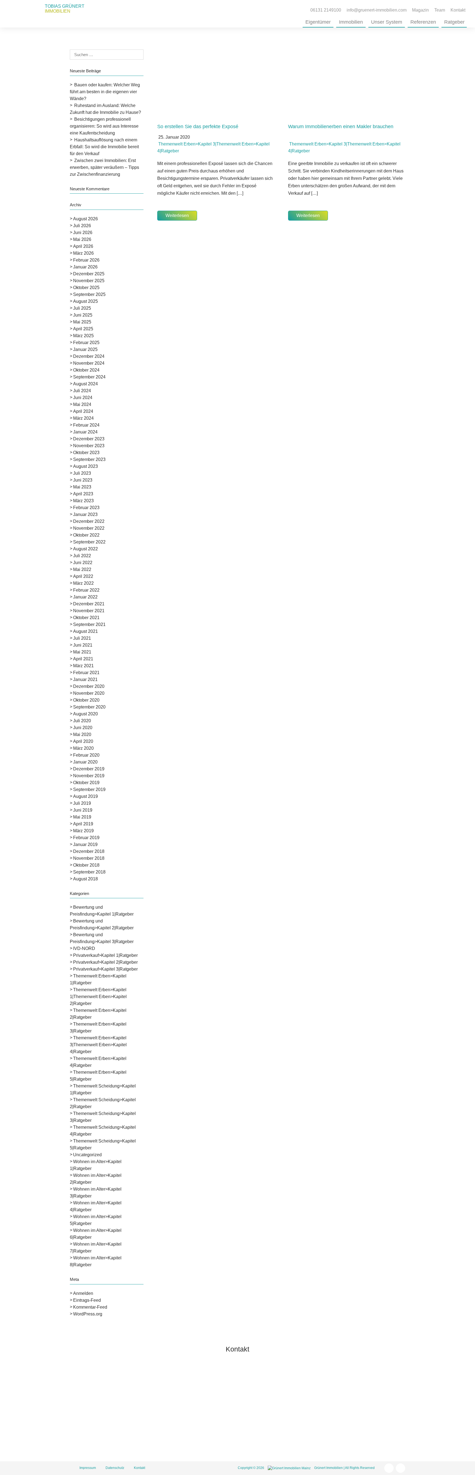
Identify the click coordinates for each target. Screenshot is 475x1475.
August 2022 (85, 548)
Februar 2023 (86, 507)
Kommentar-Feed (90, 1307)
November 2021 (88, 610)
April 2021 (83, 659)
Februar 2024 (86, 425)
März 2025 (83, 335)
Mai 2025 (82, 322)
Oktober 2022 (86, 535)
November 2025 (88, 280)
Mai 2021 (82, 652)
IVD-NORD (84, 948)
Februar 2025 (86, 342)
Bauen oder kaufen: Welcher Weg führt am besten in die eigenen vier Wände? (105, 92)
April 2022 (83, 576)
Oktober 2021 (86, 617)
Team (439, 10)
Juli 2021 (82, 638)
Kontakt (458, 10)
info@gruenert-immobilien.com (295, 1413)
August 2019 (85, 796)
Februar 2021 (86, 672)
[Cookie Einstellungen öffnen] (12, 1468)
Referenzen (423, 22)
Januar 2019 (85, 844)
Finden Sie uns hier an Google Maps (300, 1440)
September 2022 (89, 542)
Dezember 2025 (88, 273)
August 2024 (85, 383)
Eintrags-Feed (87, 1300)
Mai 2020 (82, 734)
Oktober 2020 (86, 700)
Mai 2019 (82, 817)
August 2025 (85, 301)
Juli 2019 (82, 803)
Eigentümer (318, 22)
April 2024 (83, 411)
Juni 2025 (82, 315)
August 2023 (85, 466)
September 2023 (89, 459)
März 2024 (83, 418)
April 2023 (83, 493)
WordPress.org (87, 1314)
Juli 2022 (82, 555)
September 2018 (89, 872)
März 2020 (83, 748)
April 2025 (83, 328)
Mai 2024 (82, 404)
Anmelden (83, 1293)
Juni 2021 (82, 645)
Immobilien (351, 22)
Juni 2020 (82, 727)
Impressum (87, 1468)
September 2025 (89, 294)
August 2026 (85, 218)
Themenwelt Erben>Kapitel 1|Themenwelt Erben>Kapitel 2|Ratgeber (98, 996)
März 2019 (83, 830)
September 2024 (89, 377)
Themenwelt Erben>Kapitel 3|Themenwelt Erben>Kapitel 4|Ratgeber (98, 1044)
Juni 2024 (82, 397)
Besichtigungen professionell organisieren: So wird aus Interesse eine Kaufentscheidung (104, 126)
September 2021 (89, 624)
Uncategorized (87, 1154)
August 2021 (85, 631)
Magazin (420, 10)
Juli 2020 (82, 720)
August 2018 (85, 879)
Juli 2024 (82, 390)
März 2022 (83, 583)
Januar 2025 (85, 349)
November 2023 (88, 445)
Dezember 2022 (88, 521)
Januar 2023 (85, 514)
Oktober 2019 (86, 782)
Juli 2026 (82, 225)
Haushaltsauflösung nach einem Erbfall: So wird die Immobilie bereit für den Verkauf (104, 147)
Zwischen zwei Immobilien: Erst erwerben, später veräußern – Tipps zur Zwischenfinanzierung (104, 167)
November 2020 (88, 693)
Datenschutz (115, 1468)
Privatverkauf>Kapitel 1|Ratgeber (105, 955)
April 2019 (83, 824)
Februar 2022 (86, 590)
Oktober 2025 (86, 287)
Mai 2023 (82, 487)
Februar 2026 (86, 260)
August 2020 (85, 714)
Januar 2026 (85, 267)
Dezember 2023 (88, 438)
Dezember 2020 (88, 686)
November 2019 (88, 775)
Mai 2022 (82, 569)
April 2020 (83, 741)
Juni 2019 (82, 810)
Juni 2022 (82, 562)
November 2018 (88, 858)
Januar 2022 (85, 597)
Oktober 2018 (86, 865)
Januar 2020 (85, 762)
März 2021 (83, 665)
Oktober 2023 (86, 452)
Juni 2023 (82, 480)
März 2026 (83, 253)
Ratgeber (454, 22)
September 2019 (89, 789)
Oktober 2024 (86, 370)
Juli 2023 (82, 473)
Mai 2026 (82, 239)
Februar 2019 (86, 837)
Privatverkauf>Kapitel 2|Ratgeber (105, 962)
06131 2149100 (280, 1403)
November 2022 (88, 528)
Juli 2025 (82, 308)
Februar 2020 (86, 755)
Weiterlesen (177, 215)
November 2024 (88, 363)
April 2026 (83, 246)
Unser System (386, 22)
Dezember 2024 (88, 356)
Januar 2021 (85, 679)
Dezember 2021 (88, 603)
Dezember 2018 (88, 851)
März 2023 (83, 500)
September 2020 (89, 707)
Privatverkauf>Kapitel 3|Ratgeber (105, 969)
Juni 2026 (82, 232)
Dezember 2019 (88, 769)
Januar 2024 (85, 432)
